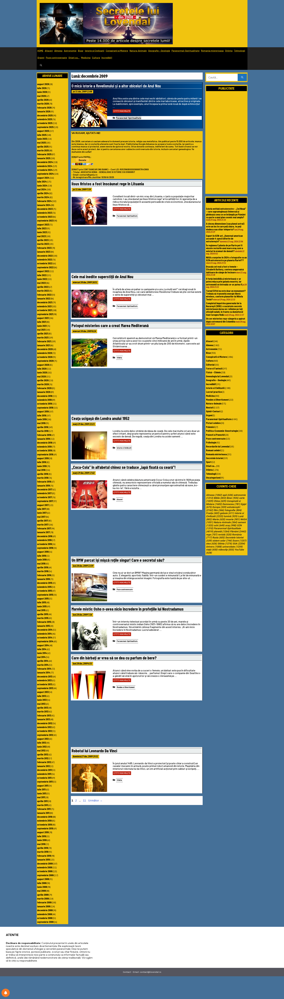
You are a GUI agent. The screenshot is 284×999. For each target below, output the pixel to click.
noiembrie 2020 (44, 352)
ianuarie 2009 (43, 906)
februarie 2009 (44, 902)
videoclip (226, 549)
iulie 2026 (41, 88)
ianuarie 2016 (43, 578)
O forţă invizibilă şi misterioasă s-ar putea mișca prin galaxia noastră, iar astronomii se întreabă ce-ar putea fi (224, 281)
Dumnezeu (231, 504)
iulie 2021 (41, 321)
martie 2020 (43, 384)
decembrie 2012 (44, 723)
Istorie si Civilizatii (94, 50)
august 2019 (43, 411)
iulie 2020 (41, 368)
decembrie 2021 (44, 302)
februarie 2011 (44, 808)
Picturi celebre (213, 422)
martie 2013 (42, 711)
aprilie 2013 (42, 707)
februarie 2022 (44, 294)
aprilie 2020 (43, 380)
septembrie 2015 (45, 594)
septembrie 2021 (45, 314)
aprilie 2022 (43, 286)
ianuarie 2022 (43, 298)
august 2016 (43, 551)
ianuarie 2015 (43, 625)
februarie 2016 (44, 575)
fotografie (233, 510)
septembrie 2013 (45, 688)
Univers (214, 547)
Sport (208, 461)
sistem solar (222, 540)
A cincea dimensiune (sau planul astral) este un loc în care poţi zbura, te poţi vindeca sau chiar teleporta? (225, 226)
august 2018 (43, 458)
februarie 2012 (44, 762)
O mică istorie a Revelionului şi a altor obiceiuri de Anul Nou (116, 85)
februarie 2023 (44, 247)
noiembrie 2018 (44, 446)
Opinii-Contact (213, 411)
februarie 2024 (44, 200)
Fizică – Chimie (213, 372)
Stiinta (229, 50)
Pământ (238, 531)
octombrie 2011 (44, 777)
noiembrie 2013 (44, 680)
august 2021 (43, 317)
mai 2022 (41, 282)
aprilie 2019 (42, 427)
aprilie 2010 (42, 847)
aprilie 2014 (42, 660)
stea (211, 543)
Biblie (220, 498)
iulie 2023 (41, 228)
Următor (95, 800)
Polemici (210, 426)
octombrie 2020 (44, 356)
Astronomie (70, 50)
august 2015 (43, 598)
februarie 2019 (44, 434)
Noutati (209, 407)
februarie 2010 (44, 855)
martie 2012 (42, 758)
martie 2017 (42, 524)
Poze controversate (56, 57)
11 (85, 800)
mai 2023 (41, 236)
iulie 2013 (41, 695)
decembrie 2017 (44, 489)
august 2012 (43, 738)
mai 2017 (41, 516)
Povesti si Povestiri (215, 434)
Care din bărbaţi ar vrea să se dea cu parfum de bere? (114, 657)
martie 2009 (43, 898)
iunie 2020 (42, 372)
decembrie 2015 (44, 582)
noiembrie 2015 (44, 586)
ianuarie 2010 (43, 859)
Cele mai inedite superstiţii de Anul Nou (102, 276)
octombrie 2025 (44, 123)
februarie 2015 (44, 621)
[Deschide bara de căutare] (41, 65)
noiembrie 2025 (44, 119)
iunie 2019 (42, 419)
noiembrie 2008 (44, 914)
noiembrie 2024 (44, 165)
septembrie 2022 (45, 267)
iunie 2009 (42, 886)
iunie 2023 (42, 232)
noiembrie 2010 (44, 820)
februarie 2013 (44, 715)
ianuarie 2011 (43, 812)
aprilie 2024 (43, 193)
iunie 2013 (42, 699)
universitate (232, 547)
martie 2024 (43, 197)
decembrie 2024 (45, 161)
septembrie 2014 (45, 641)
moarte (233, 519)
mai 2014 (41, 656)
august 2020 (43, 364)
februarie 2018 (44, 481)
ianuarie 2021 (43, 345)
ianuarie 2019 (43, 438)
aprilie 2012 (42, 754)
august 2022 (43, 271)
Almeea (58, 50)
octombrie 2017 (44, 497)
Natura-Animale (138, 50)
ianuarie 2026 (43, 111)
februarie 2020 (44, 388)
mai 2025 (41, 142)
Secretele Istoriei (214, 458)
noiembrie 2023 (44, 212)
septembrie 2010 (45, 828)
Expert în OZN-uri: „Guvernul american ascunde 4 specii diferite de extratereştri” (224, 238)
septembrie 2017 (45, 501)
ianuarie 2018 (43, 485)
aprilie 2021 (42, 333)
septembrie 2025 (45, 127)
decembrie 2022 (45, 255)
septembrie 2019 (45, 407)
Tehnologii (239, 50)
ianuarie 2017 (43, 532)
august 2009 (43, 878)
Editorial (210, 364)
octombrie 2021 (44, 310)
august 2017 (43, 504)
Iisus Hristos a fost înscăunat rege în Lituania (108, 183)
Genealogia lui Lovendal (217, 376)
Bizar (80, 50)
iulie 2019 (41, 415)
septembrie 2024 (45, 173)
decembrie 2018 (44, 442)
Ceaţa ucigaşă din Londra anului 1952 (100, 418)
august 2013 (43, 691)
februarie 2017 (44, 528)
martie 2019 (42, 430)
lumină (230, 516)
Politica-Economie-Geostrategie (222, 430)
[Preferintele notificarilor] (5, 993)
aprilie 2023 (43, 239)
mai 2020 (41, 376)
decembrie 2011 (44, 769)
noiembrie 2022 (44, 259)
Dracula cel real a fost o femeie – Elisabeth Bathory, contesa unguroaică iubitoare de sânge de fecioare (225, 269)
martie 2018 (42, 477)
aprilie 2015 (42, 614)
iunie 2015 (42, 606)
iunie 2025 (42, 138)
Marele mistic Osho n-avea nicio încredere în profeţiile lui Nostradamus (128, 608)
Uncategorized (213, 477)
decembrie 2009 (45, 863)
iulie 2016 (41, 555)
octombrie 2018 (44, 450)
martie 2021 (42, 337)
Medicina (86, 57)
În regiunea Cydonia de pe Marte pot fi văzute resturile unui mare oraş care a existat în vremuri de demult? (224, 248)
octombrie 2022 (44, 263)
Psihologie (211, 442)
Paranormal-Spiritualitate (186, 50)
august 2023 (43, 224)
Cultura (96, 57)
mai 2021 (41, 329)
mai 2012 (41, 750)
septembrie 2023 (45, 220)
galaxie (227, 513)
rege (211, 534)
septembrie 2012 (45, 734)
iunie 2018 (42, 466)
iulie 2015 (41, 602)
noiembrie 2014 (44, 633)
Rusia (218, 537)
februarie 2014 (44, 668)
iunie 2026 (42, 91)
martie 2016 (42, 571)
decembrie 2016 (44, 536)
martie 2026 (43, 103)
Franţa (212, 513)
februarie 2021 (44, 341)
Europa (219, 507)
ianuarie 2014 (43, 672)
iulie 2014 (41, 649)
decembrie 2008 (45, 910)
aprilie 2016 (42, 567)
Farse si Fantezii (214, 368)
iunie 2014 (42, 652)
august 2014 (43, 645)
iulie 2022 (41, 275)
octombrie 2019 (44, 403)
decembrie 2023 (45, 208)
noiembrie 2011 (44, 773)
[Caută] (242, 77)
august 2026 (43, 84)
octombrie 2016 (44, 543)
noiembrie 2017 (44, 493)
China (220, 501)
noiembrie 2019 (44, 399)
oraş (230, 525)
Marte (218, 519)
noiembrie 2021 (44, 306)
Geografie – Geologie (159, 50)
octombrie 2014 (44, 637)
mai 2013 (41, 703)
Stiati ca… (74, 57)
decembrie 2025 (45, 115)
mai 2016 (41, 563)
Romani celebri (213, 450)
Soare (239, 540)
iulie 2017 (41, 508)
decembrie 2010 (44, 816)
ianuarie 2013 (43, 719)
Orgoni (40, 57)
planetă (221, 531)
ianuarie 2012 (43, 766)
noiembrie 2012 (44, 727)
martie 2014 (43, 664)
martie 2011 (42, 805)
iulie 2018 (41, 462)
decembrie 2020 (45, 349)
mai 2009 (41, 890)
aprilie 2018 (42, 473)
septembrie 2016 (45, 547)
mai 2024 (41, 189)
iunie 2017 (42, 512)
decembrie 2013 (44, 676)
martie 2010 (42, 851)
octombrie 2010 (44, 824)
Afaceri (49, 50)
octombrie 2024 (45, 169)
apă (228, 495)
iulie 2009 (41, 882)
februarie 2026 (44, 107)
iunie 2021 (42, 325)
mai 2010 (41, 843)
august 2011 (42, 785)
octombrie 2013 (44, 684)
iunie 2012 (42, 746)
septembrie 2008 (45, 921)
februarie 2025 (44, 154)
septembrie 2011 (45, 781)
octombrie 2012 (44, 730)
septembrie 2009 (45, 875)
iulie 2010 (41, 836)
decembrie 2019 (44, 395)
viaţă (212, 549)
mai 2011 (41, 797)
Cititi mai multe (121, 111)
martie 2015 (42, 617)
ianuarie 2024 (44, 204)
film (219, 510)
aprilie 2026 (43, 99)
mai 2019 (41, 423)
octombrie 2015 (44, 590)
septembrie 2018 (45, 454)
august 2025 (43, 130)
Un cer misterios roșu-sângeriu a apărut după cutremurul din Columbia (225, 320)
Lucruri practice (214, 391)
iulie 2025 (41, 134)
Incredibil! (106, 57)
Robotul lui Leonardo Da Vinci (94, 750)
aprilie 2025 (43, 146)
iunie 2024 (42, 185)
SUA (239, 543)
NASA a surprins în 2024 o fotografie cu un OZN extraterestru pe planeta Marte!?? (226, 259)
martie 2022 (43, 290)
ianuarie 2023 (43, 251)
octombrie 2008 (44, 917)
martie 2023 (43, 243)
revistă (224, 534)
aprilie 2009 (43, 894)
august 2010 (43, 832)
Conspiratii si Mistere (117, 50)
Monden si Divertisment (126, 687)
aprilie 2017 (42, 520)
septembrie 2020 (45, 360)
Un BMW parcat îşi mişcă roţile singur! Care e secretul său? (118, 560)
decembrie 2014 (45, 629)
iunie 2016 (42, 559)
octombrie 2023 (44, 216)
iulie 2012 (41, 742)
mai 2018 (41, 469)
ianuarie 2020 (43, 391)
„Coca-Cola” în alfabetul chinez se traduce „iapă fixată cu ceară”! (124, 467)
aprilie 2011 (42, 801)
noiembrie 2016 (44, 539)
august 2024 (43, 177)
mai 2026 (41, 95)
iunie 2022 (42, 278)
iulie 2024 (42, 181)
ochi (219, 525)
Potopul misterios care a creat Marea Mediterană (110, 325)
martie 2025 (43, 150)
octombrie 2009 (44, 871)
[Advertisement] (136, 250)
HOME (40, 50)
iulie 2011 (41, 789)
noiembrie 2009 (44, 867)
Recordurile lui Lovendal (217, 446)
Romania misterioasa (212, 50)
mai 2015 (41, 610)
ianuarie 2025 (43, 158)
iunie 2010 (42, 840)
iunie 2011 (41, 793)
